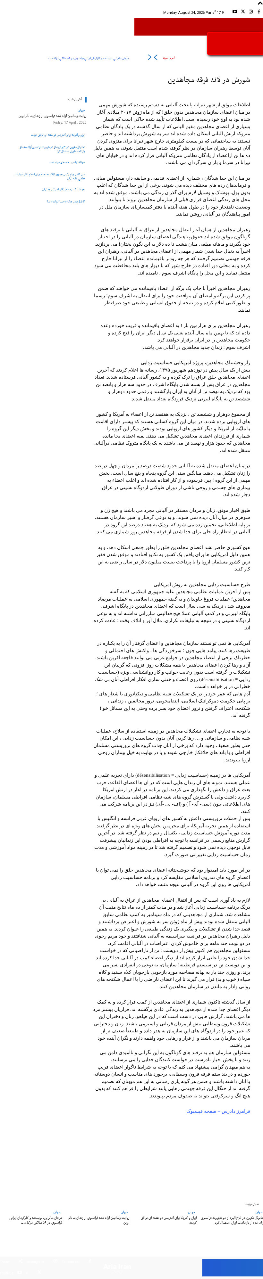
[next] (150, 58)
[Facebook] (259, 13)
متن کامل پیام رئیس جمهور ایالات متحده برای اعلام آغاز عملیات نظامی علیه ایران (50, 176)
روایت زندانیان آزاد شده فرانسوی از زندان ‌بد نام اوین (53, 116)
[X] (243, 13)
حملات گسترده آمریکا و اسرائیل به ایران (63, 189)
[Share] (20, 1262)
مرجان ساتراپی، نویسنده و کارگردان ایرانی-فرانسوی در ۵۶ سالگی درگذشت (88, 58)
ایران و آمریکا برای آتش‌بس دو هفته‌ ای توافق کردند (58, 135)
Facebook (70, 1262)
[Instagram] (251, 13)
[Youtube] (235, 13)
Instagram (35, 1262)
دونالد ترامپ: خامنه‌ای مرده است (67, 162)
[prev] (155, 58)
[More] (56, 1154)
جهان (81, 110)
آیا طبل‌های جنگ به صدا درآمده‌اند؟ (66, 201)
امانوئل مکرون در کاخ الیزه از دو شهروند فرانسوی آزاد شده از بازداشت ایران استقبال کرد (52, 149)
